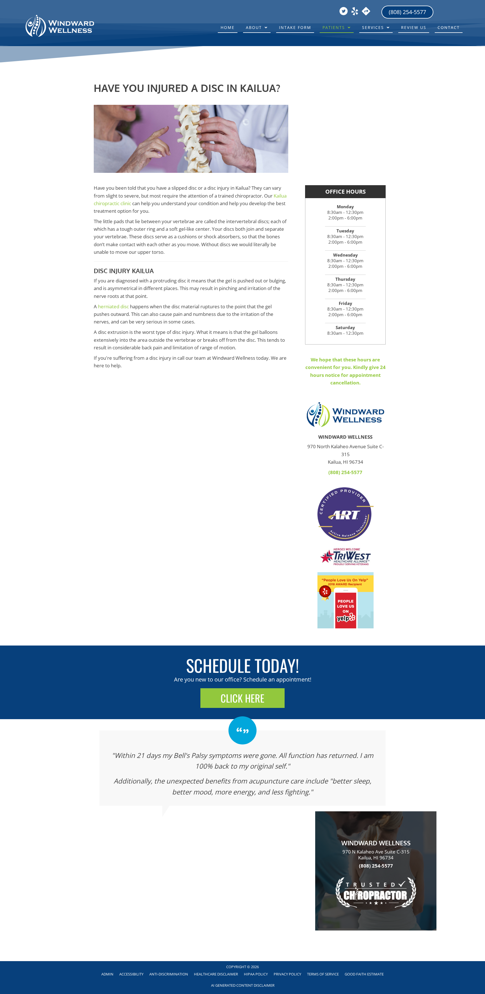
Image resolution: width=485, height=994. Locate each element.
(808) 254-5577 (345, 472)
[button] (242, 698)
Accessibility (131, 974)
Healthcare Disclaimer (216, 974)
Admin (107, 974)
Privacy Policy (287, 974)
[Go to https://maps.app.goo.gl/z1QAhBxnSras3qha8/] (366, 11)
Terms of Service (323, 974)
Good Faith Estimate (364, 974)
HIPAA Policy (256, 974)
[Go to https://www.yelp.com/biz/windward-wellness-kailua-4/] (355, 12)
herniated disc (113, 306)
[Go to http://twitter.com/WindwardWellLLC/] (343, 12)
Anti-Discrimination (168, 974)
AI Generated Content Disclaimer (242, 985)
